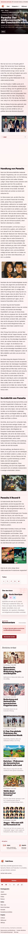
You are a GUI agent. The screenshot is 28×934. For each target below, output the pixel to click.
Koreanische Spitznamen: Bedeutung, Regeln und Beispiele (12, 670)
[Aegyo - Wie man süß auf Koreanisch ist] (14, 813)
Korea (6, 10)
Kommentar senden (9, 636)
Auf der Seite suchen (6, 873)
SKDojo (3, 922)
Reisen (3, 899)
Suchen (14, 880)
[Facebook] (6, 884)
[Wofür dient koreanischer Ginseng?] (14, 781)
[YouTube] (2, 884)
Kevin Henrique (4, 15)
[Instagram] (13, 884)
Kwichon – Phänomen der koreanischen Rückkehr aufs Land (13, 763)
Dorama (15, 504)
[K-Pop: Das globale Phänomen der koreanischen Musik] (14, 721)
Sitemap (16, 932)
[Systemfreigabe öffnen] (3, 581)
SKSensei (24, 6)
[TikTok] (17, 884)
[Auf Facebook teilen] (11, 581)
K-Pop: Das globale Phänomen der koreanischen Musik (12, 733)
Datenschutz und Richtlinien (8, 930)
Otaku (2, 896)
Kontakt (3, 909)
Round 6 (20, 111)
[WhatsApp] (21, 884)
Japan (2, 892)
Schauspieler (19, 93)
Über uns (3, 905)
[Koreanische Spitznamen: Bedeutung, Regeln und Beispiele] (14, 657)
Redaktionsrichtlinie (6, 912)
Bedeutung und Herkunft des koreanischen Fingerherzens (10, 702)
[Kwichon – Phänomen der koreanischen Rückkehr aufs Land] (14, 751)
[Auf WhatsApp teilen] (15, 581)
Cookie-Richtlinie (21, 930)
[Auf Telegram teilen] (18, 581)
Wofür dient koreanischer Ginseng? (9, 793)
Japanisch (3, 894)
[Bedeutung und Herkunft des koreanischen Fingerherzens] (14, 689)
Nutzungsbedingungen (7, 932)
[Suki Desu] (3, 6)
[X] (10, 884)
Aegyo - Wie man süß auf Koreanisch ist (13, 823)
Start (8, 6)
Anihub (3, 918)
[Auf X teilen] (7, 581)
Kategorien (15, 6)
